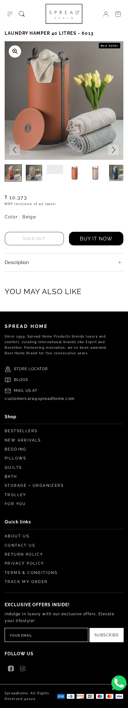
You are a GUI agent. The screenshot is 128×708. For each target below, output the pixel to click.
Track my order (26, 582)
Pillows (15, 458)
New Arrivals (23, 440)
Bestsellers (21, 431)
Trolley (15, 495)
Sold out (34, 238)
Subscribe (106, 635)
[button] (10, 14)
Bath (11, 476)
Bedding (16, 449)
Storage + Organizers (34, 485)
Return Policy (24, 554)
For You (15, 504)
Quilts (13, 467)
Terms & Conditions (31, 573)
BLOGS (21, 380)
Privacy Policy (24, 563)
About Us (17, 536)
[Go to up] (120, 700)
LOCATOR (38, 369)
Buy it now (96, 239)
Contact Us (20, 545)
